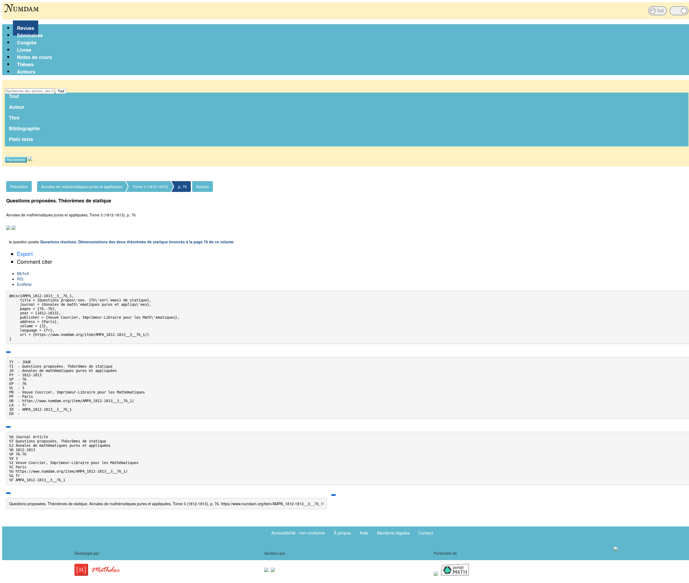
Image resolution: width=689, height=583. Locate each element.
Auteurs (26, 71)
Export (25, 254)
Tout (61, 91)
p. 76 (182, 186)
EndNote (24, 284)
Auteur (16, 106)
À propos (342, 533)
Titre (14, 117)
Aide (364, 533)
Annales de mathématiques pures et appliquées (81, 186)
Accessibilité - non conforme (298, 533)
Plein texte (21, 139)
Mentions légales (393, 533)
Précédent (19, 186)
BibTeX (23, 273)
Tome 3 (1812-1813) (150, 186)
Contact (425, 533)
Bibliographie (24, 128)
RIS (20, 279)
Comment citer (34, 261)
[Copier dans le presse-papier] (8, 352)
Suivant (202, 186)
